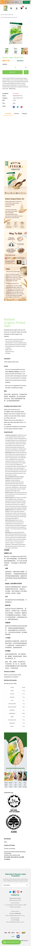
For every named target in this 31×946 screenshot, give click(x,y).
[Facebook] (14, 892)
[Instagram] (18, 892)
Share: (4, 106)
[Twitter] (10, 892)
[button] (20, 60)
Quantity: (4, 64)
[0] (21, 8)
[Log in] (16, 8)
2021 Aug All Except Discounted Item (9, 17)
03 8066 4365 (18, 913)
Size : (3, 103)
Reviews (16, 113)
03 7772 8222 (16, 920)
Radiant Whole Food (17, 95)
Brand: (4, 95)
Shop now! (26, 2)
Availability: (5, 93)
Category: (5, 98)
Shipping (24, 113)
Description (8, 113)
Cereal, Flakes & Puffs (18, 98)
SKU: (3, 100)
